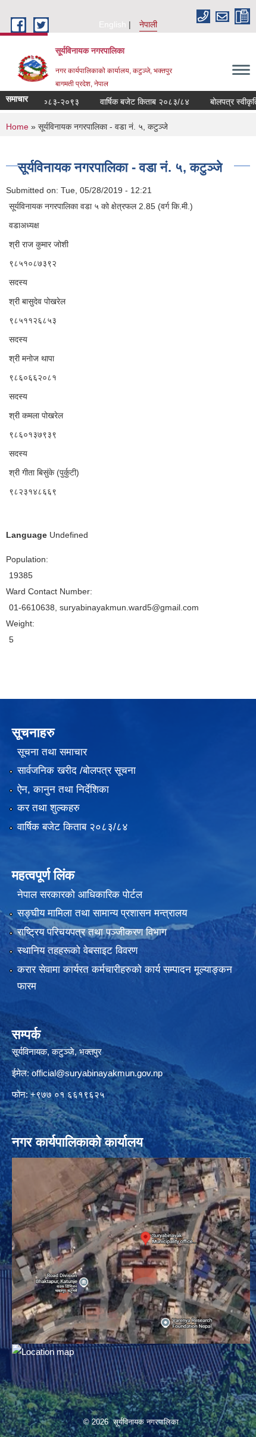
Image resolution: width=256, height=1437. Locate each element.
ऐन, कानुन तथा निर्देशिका (63, 789)
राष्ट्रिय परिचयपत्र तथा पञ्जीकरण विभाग (92, 932)
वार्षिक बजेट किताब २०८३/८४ (132, 101)
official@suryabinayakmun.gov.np (97, 1073)
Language (26, 535)
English (112, 24)
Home (17, 126)
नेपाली (148, 24)
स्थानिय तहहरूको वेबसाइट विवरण (77, 950)
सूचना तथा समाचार (52, 752)
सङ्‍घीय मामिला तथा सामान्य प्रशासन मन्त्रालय (102, 913)
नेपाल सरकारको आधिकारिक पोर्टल (79, 894)
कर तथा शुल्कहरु (48, 808)
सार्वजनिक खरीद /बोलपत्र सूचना (76, 770)
